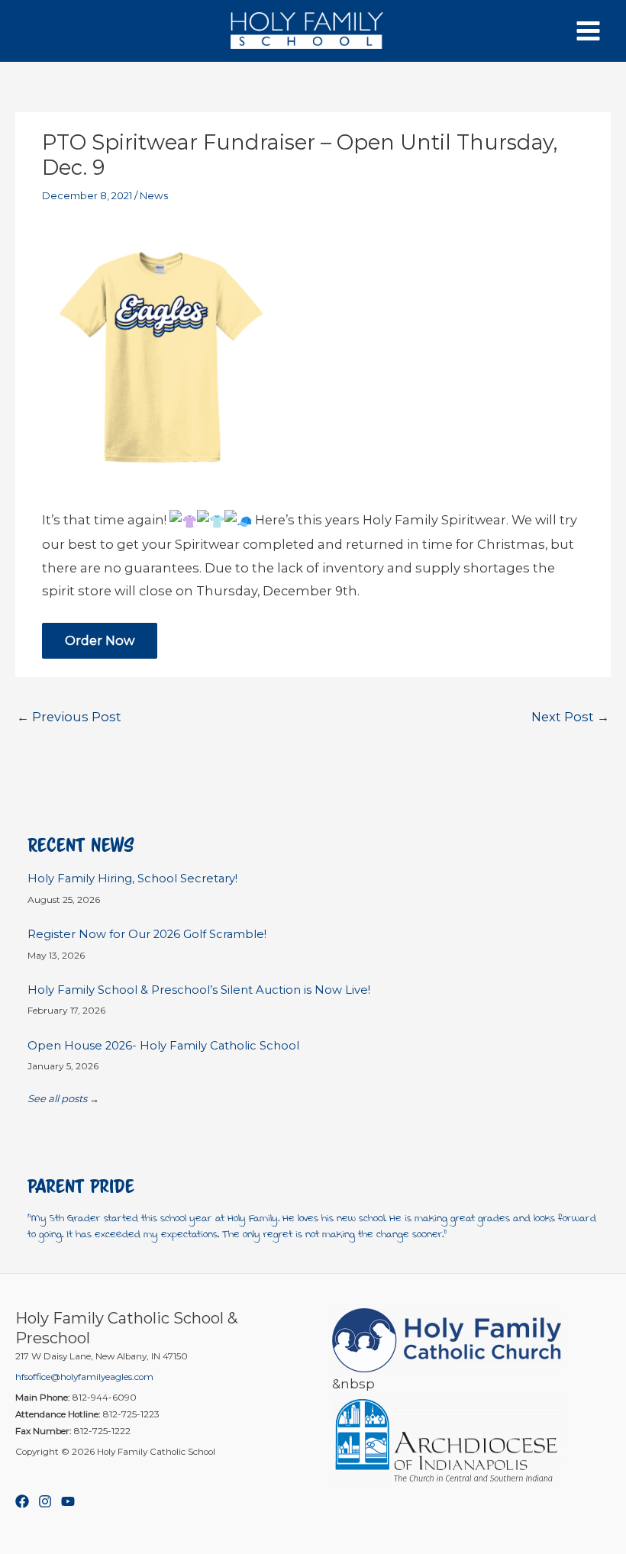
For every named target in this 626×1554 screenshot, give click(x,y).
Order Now (99, 640)
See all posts (57, 1098)
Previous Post (69, 716)
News (154, 195)
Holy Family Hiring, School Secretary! (132, 878)
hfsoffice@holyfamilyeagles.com (84, 1377)
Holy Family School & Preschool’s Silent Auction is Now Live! (198, 990)
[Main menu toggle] (588, 31)
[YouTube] (68, 1501)
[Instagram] (45, 1501)
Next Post (570, 716)
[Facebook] (22, 1501)
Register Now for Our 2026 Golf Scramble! (146, 934)
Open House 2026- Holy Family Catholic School (163, 1046)
